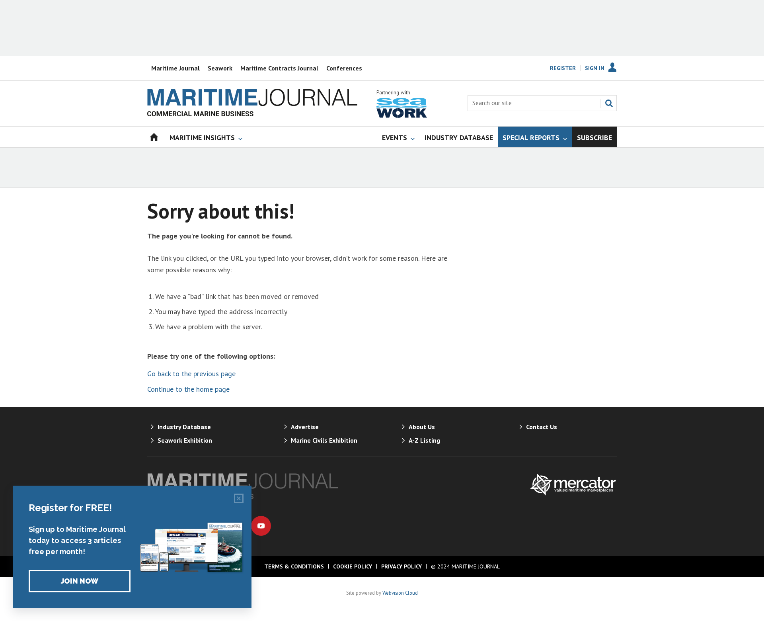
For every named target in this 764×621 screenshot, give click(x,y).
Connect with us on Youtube (261, 526)
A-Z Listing (424, 440)
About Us (422, 427)
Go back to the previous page (191, 373)
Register (563, 68)
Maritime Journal (175, 68)
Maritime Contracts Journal (279, 68)
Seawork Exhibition (185, 440)
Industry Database (184, 427)
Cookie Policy (352, 566)
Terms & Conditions (294, 566)
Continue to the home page (188, 389)
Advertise (305, 427)
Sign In (594, 68)
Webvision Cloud (400, 593)
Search (608, 103)
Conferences (344, 68)
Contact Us (541, 427)
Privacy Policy (401, 566)
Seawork (220, 68)
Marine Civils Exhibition (324, 440)
